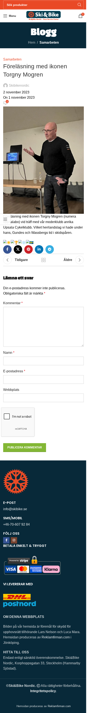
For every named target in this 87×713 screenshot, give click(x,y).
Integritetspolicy (43, 691)
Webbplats (11, 389)
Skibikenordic (19, 85)
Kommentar (13, 303)
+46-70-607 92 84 (16, 524)
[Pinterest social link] (28, 249)
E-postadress (14, 371)
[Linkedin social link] (39, 249)
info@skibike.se (15, 509)
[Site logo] (43, 15)
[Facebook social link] (7, 249)
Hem (31, 42)
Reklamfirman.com (56, 637)
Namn (8, 352)
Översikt (43, 260)
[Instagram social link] (14, 540)
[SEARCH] (79, 4)
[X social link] (18, 249)
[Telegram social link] (49, 249)
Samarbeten (49, 42)
